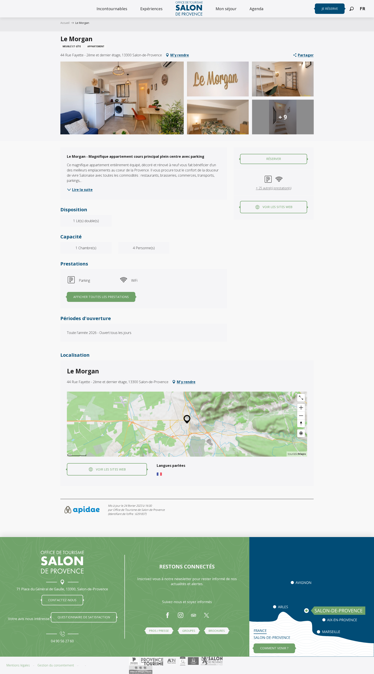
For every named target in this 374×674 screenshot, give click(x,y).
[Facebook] (167, 617)
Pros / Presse (159, 631)
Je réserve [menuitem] (330, 9)
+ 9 (283, 117)
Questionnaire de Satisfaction (84, 617)
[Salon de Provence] (62, 562)
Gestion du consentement (55, 665)
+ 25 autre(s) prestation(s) (273, 188)
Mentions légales (18, 665)
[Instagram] (180, 617)
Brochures (217, 631)
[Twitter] (206, 617)
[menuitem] (112, 8)
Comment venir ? (274, 648)
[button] (351, 9)
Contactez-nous (62, 600)
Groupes (188, 631)
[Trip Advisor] (193, 617)
